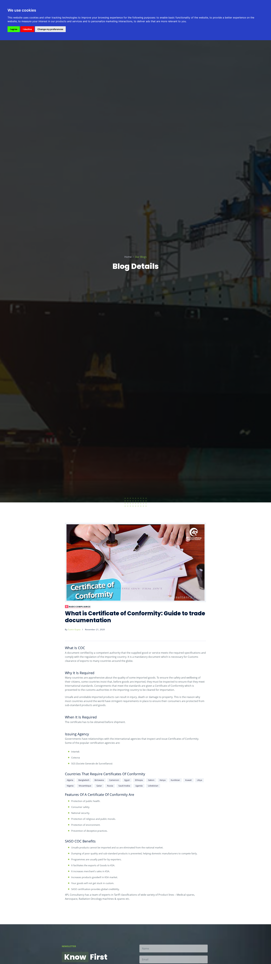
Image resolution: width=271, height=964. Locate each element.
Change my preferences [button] (50, 29)
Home (128, 257)
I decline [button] (27, 29)
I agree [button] (13, 29)
